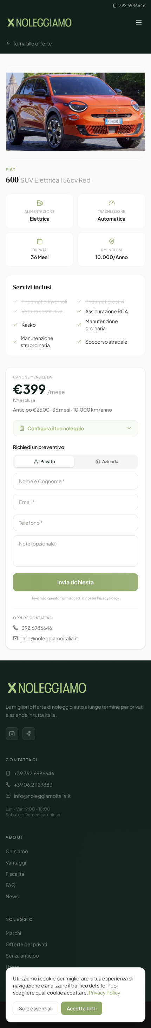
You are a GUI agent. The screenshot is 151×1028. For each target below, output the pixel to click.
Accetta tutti (82, 1008)
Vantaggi (16, 862)
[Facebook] (28, 733)
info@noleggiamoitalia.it (49, 638)
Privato (47, 461)
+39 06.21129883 (33, 784)
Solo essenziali (35, 1008)
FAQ (10, 885)
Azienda (110, 461)
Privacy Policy (104, 992)
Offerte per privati (26, 944)
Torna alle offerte (32, 43)
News (12, 896)
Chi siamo (17, 851)
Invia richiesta (75, 582)
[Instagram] (12, 733)
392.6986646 (132, 5)
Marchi (13, 933)
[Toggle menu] (138, 22)
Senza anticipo (22, 955)
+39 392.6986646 (34, 773)
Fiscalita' (15, 873)
